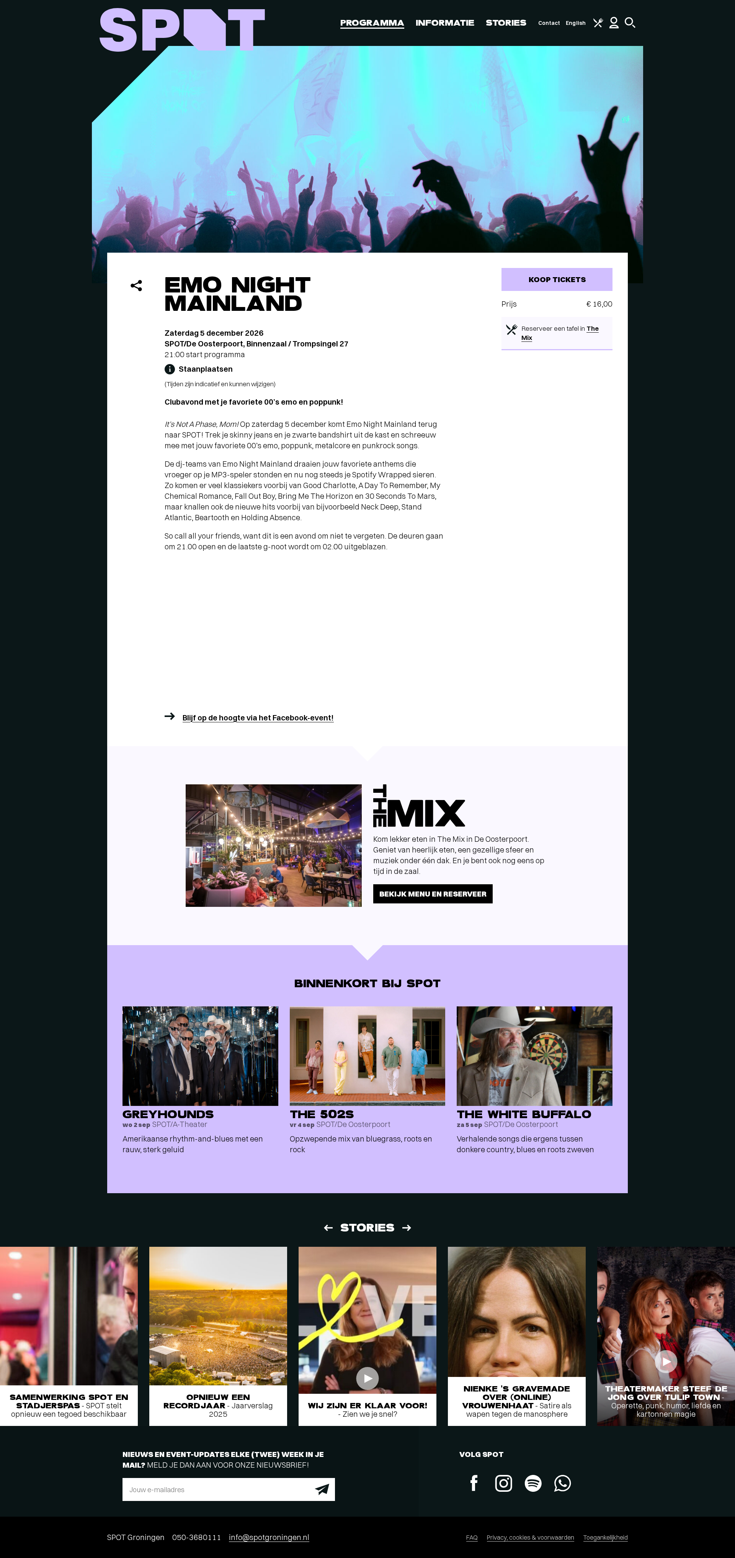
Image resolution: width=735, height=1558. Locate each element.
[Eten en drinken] (598, 25)
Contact (549, 23)
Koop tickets (557, 279)
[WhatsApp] (562, 1484)
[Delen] (136, 286)
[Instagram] (503, 1484)
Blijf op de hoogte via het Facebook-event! (258, 717)
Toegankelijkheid (605, 1537)
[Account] (614, 26)
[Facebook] (474, 1484)
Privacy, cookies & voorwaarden (530, 1537)
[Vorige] (328, 1228)
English (576, 23)
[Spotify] (533, 1484)
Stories (506, 22)
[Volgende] (407, 1228)
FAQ (472, 1537)
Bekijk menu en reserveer (433, 893)
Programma (372, 22)
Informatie (445, 22)
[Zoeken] (630, 26)
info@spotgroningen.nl (269, 1537)
